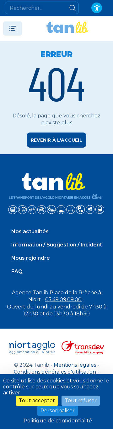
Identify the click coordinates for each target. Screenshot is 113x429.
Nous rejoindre (30, 258)
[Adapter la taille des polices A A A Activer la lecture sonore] (96, 7)
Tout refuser (81, 401)
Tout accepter (37, 401)
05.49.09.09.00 (63, 299)
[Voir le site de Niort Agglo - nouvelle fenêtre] (32, 347)
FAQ (17, 271)
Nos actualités (30, 231)
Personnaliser (57, 411)
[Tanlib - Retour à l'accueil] (67, 28)
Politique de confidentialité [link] (58, 421)
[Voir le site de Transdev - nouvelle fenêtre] (83, 347)
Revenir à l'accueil (56, 140)
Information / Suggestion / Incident (56, 245)
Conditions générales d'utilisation (55, 372)
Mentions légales (75, 365)
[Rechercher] (72, 8)
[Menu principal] (12, 28)
